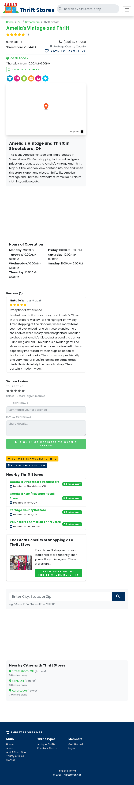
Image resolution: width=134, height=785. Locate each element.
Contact (11, 760)
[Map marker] (46, 107)
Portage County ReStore (28, 510)
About (10, 748)
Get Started (75, 744)
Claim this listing (28, 465)
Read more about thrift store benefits (58, 573)
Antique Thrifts (46, 744)
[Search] (118, 596)
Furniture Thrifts (47, 748)
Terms (72, 770)
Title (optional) (17, 403)
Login (71, 748)
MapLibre (74, 131)
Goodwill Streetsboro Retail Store (34, 482)
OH (19, 22)
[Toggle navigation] (127, 9)
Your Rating (14, 386)
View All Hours (25, 69)
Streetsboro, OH (28, 671)
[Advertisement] (46, 213)
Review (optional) (18, 416)
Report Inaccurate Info (33, 458)
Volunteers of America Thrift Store (35, 522)
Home (10, 22)
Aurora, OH (25, 691)
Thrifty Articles (15, 756)
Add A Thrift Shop (16, 752)
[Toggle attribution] (82, 131)
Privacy (62, 770)
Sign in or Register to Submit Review (47, 444)
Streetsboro (32, 22)
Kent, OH (23, 681)
